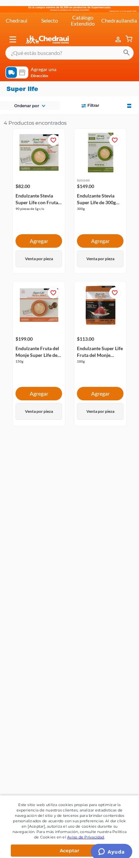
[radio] (129, 99)
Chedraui (16, 14)
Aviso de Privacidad (85, 831)
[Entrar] (118, 33)
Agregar (39, 235)
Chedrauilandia (119, 14)
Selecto (49, 14)
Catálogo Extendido (83, 14)
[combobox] (69, 47)
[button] (12, 33)
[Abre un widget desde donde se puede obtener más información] (111, 846)
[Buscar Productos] (126, 46)
